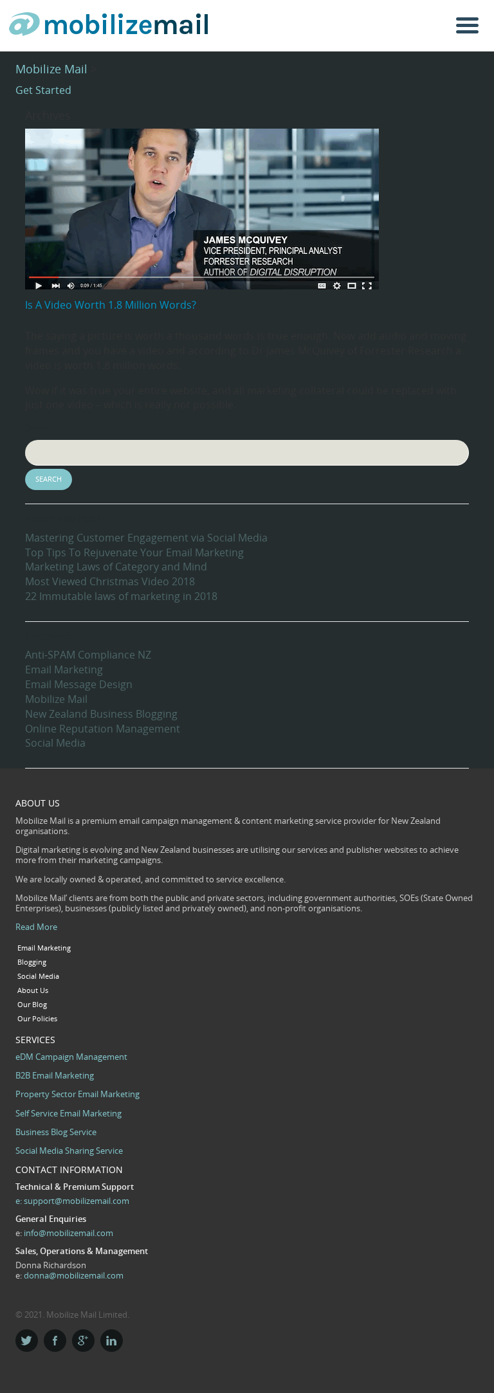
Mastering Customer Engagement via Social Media (146, 538)
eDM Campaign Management (71, 1056)
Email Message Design (79, 684)
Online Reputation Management (102, 729)
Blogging (31, 962)
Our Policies (37, 1018)
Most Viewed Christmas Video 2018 (110, 581)
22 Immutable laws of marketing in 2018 (121, 596)
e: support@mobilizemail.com (72, 1200)
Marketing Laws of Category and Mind (116, 567)
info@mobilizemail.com (68, 1233)
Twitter (26, 1340)
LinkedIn (111, 1340)
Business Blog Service (55, 1132)
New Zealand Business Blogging (101, 714)
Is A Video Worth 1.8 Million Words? (110, 305)
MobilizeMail (108, 27)
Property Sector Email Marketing (77, 1094)
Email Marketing (64, 669)
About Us (32, 990)
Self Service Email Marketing (68, 1113)
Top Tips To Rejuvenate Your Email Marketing (134, 552)
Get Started (43, 90)
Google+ (83, 1340)
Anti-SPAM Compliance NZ (88, 655)
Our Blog (32, 1004)
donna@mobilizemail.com (74, 1275)
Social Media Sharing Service (69, 1150)
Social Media (55, 743)
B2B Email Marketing (54, 1075)
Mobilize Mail (51, 69)
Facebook (55, 1340)
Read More (36, 927)
